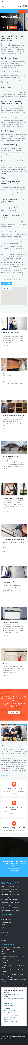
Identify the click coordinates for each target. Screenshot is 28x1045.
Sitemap (12, 1038)
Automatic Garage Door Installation (10, 894)
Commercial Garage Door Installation (11, 889)
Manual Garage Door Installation (10, 897)
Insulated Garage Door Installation (10, 902)
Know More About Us (6, 775)
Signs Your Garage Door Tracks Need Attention (13, 974)
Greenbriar (4, 940)
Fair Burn (4, 925)
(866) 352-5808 (23, 6)
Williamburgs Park (6, 922)
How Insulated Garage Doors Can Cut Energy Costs (14, 984)
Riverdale (4, 917)
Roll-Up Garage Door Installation (10, 907)
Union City (4, 927)
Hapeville (4, 930)
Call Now (14, 3)
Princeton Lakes (6, 938)
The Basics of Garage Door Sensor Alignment (13, 977)
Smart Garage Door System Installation (11, 910)
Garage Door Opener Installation (10, 899)
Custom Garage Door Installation (10, 891)
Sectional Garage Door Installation (10, 905)
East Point (4, 935)
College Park (5, 932)
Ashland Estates (6, 919)
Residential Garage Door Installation (10, 886)
